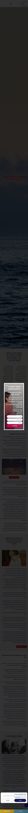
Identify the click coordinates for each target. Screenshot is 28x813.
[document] (14, 406)
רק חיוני (8, 800)
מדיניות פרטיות (17, 797)
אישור (20, 800)
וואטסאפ (6, 811)
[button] (7, 386)
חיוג (20, 811)
